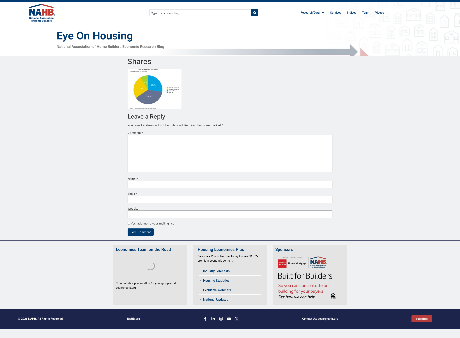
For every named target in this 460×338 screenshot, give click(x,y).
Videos (379, 12)
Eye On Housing (95, 35)
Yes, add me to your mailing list (152, 223)
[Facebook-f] (205, 319)
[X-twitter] (237, 319)
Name (133, 178)
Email (132, 193)
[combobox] (200, 12)
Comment (135, 132)
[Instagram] (221, 319)
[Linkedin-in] (213, 319)
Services (335, 12)
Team (365, 12)
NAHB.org (133, 318)
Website (133, 208)
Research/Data (310, 12)
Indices (351, 12)
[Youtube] (229, 319)
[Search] (254, 12)
